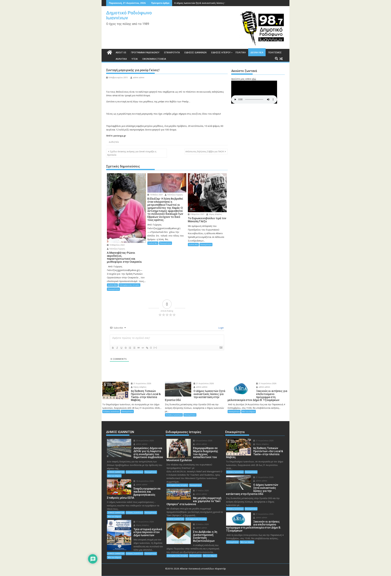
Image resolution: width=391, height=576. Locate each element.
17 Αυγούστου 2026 (144, 521)
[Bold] (113, 348)
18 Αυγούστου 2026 (144, 481)
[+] (155, 347)
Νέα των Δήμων (248, 411)
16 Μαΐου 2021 (156, 194)
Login (221, 327)
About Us (121, 52)
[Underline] (121, 348)
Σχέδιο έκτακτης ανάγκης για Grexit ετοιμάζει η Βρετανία (131, 153)
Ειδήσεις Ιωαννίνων (195, 52)
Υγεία (135, 59)
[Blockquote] (138, 348)
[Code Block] (143, 348)
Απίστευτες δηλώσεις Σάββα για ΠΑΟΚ (204, 151)
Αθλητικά (121, 59)
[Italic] (117, 348)
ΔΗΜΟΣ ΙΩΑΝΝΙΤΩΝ (116, 472)
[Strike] (126, 348)
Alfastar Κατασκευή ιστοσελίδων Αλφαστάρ (203, 568)
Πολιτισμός (275, 52)
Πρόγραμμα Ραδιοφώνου (145, 52)
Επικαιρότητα (172, 52)
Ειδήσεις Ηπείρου (221, 52)
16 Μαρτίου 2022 (117, 245)
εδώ (254, 78)
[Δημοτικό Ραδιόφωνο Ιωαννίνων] (109, 52)
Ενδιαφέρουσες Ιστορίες (129, 285)
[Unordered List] (134, 348)
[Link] (147, 348)
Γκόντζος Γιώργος (117, 248)
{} (151, 347)
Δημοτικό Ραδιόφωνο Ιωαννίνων (129, 15)
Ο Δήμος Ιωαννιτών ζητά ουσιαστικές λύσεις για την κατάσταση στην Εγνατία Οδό (220, 3)
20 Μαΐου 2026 (202, 524)
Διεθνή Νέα (256, 52)
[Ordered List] (130, 348)
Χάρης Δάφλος (215, 214)
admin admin (138, 77)
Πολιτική (240, 52)
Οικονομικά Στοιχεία (154, 59)
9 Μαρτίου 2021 (197, 214)
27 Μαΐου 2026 (202, 490)
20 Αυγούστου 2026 (144, 440)
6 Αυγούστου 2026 (203, 440)
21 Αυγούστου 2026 (142, 383)
